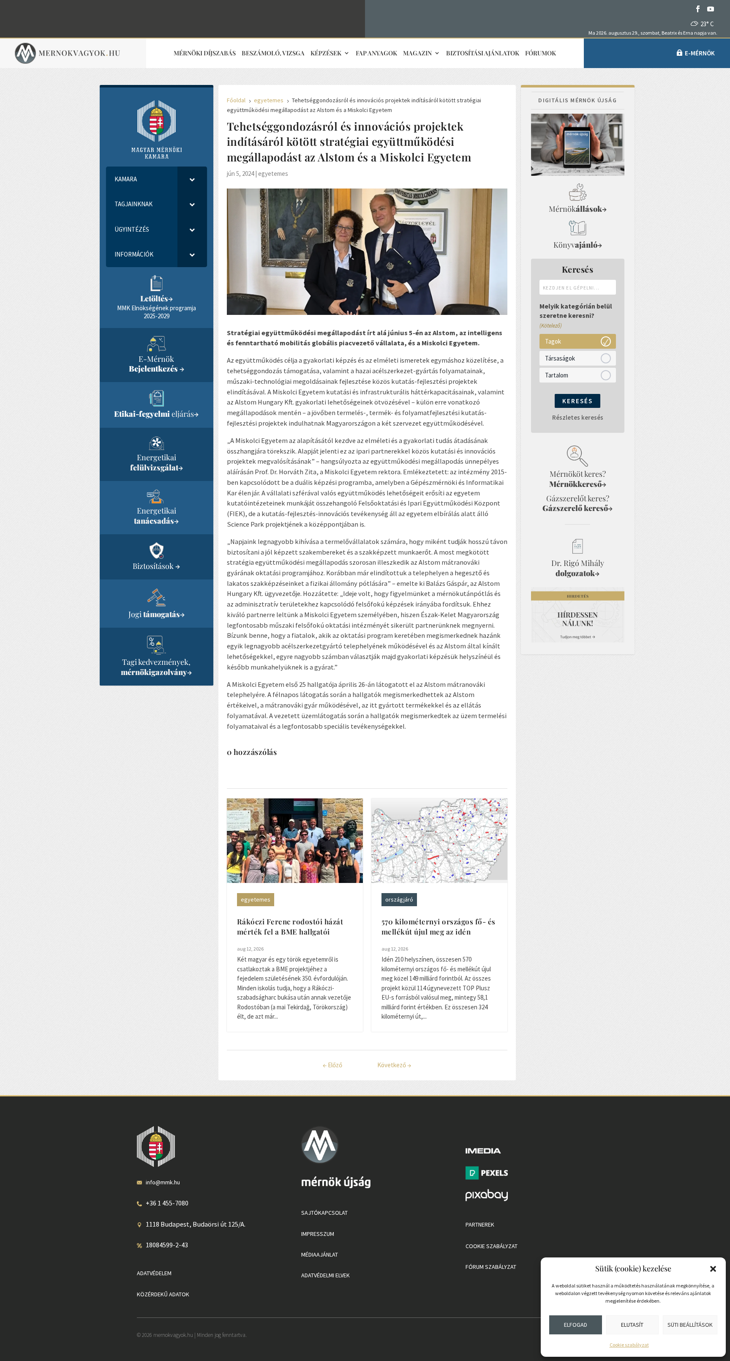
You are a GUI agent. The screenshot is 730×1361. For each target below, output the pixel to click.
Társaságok (560, 358)
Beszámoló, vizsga (273, 53)
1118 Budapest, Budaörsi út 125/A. (195, 1224)
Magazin (417, 53)
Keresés (577, 401)
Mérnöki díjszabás (205, 53)
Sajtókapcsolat (324, 1212)
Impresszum (317, 1234)
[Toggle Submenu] (192, 179)
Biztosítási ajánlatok (482, 53)
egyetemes (273, 173)
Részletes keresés (577, 417)
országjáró (399, 899)
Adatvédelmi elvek (325, 1275)
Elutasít (632, 1324)
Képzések (326, 53)
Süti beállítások (690, 1324)
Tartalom (556, 375)
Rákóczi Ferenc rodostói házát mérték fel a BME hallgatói (290, 926)
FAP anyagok (376, 53)
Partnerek (480, 1224)
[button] (713, 1269)
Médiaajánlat (319, 1254)
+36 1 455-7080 (167, 1203)
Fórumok (540, 53)
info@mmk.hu (163, 1182)
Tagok (553, 341)
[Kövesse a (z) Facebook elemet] (698, 9)
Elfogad (575, 1324)
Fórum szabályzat (491, 1267)
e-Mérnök (700, 53)
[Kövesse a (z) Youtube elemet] (710, 9)
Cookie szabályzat (629, 1345)
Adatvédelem (154, 1273)
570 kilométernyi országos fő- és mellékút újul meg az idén (438, 926)
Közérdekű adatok (163, 1294)
